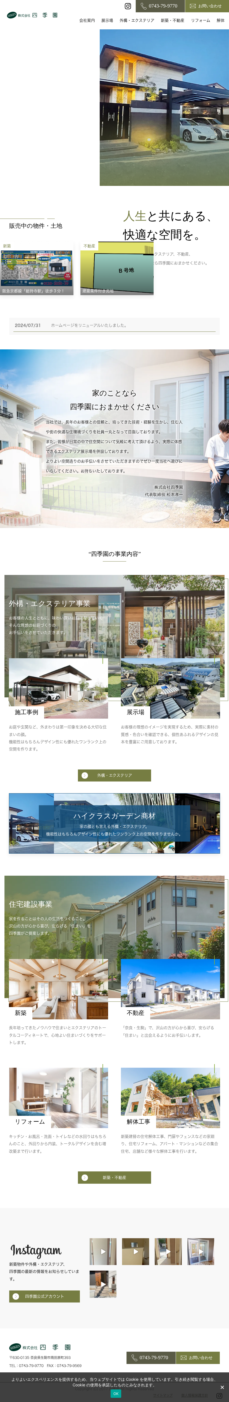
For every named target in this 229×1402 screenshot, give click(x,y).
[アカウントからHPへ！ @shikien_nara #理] (103, 1251)
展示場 (107, 20)
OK (116, 1393)
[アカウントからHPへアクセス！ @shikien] (200, 1251)
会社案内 (87, 20)
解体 (221, 20)
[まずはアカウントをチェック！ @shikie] (103, 1284)
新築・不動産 (172, 20)
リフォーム (200, 20)
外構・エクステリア (137, 20)
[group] (36, 268)
